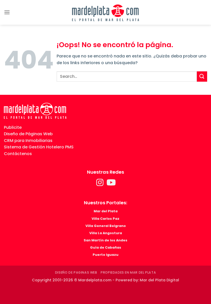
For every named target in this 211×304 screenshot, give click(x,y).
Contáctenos (18, 154)
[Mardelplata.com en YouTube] (111, 184)
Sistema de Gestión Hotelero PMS (39, 147)
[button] (7, 12)
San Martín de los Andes (105, 240)
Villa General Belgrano (105, 226)
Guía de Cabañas (105, 247)
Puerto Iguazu (105, 254)
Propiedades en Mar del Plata (128, 272)
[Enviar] (202, 76)
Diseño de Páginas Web (28, 134)
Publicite (13, 127)
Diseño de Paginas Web (76, 272)
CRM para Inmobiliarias (28, 140)
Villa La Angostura (105, 233)
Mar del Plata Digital (159, 280)
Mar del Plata (106, 211)
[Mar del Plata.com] (35, 110)
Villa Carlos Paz (105, 218)
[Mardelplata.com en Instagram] (100, 184)
